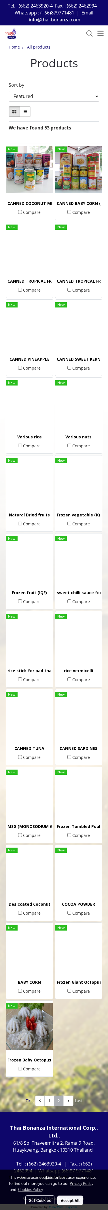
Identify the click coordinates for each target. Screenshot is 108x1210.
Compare (32, 212)
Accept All (70, 1200)
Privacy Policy (81, 1183)
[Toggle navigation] (100, 33)
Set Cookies (40, 1200)
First (30, 1100)
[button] (87, 33)
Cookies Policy (30, 1189)
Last (79, 1100)
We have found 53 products (40, 128)
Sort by (18, 85)
